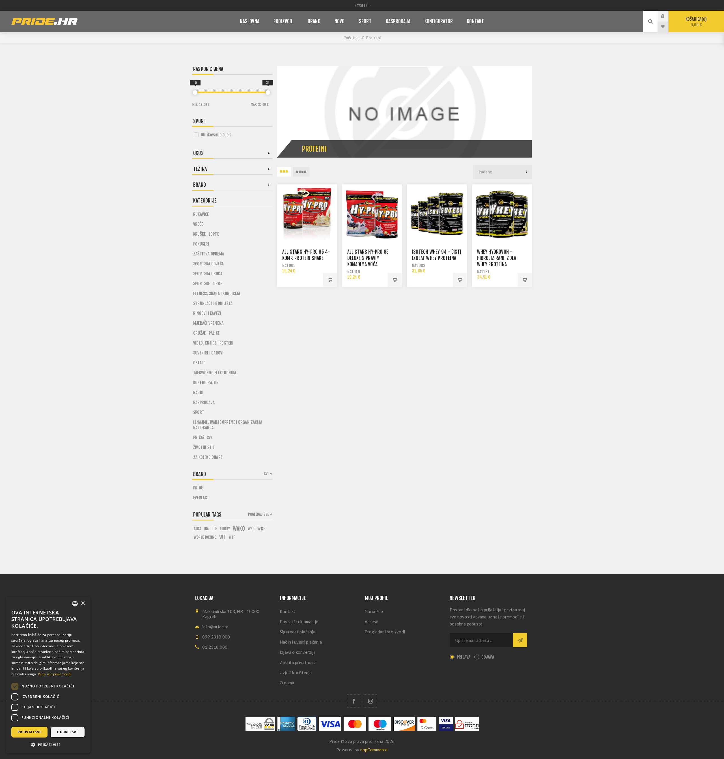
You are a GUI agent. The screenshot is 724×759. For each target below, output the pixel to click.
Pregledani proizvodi (385, 631)
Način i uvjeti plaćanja (301, 641)
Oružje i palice (206, 333)
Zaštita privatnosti (298, 662)
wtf (232, 537)
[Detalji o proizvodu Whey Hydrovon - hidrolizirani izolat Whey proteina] (502, 214)
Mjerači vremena (208, 323)
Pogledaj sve (258, 514)
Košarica (695, 21)
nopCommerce (374, 749)
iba (206, 528)
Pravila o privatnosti (54, 674)
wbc (251, 528)
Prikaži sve (202, 437)
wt (222, 537)
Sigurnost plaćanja (298, 631)
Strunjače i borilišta (212, 303)
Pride (198, 488)
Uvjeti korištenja (296, 672)
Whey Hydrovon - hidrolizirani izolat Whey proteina (498, 258)
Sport (198, 412)
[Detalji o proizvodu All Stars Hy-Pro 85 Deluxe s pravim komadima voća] (372, 214)
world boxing (205, 537)
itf (214, 528)
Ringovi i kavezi (207, 313)
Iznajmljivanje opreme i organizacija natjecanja (227, 425)
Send (520, 640)
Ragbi (198, 392)
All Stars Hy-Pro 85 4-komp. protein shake (306, 255)
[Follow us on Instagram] (370, 701)
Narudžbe (374, 611)
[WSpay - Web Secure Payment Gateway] (260, 729)
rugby (225, 528)
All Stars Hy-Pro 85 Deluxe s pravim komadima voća (368, 258)
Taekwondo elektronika (214, 372)
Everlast (201, 497)
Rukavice (201, 214)
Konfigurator (206, 382)
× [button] (83, 603)
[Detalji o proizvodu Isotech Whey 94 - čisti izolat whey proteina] (437, 214)
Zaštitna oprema (208, 254)
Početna (351, 37)
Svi (266, 474)
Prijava (667, 16)
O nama (287, 682)
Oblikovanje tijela (216, 134)
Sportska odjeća (208, 263)
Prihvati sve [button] (30, 732)
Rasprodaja (204, 402)
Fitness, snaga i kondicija (216, 293)
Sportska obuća (207, 273)
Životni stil (203, 447)
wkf (261, 529)
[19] (195, 92)
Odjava (487, 657)
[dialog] (48, 675)
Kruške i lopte (206, 234)
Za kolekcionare (207, 457)
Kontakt (287, 611)
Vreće (198, 224)
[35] (268, 92)
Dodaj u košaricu (330, 280)
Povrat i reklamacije (299, 621)
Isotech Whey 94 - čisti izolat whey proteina (436, 255)
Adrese (371, 621)
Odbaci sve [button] (67, 732)
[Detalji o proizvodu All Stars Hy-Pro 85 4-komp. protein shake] (307, 214)
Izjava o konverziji (297, 652)
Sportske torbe (207, 283)
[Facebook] (353, 701)
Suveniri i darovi (208, 353)
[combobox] (75, 604)
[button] (48, 744)
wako (239, 528)
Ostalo (199, 362)
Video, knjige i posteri (213, 343)
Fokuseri (201, 244)
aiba (197, 528)
